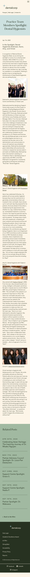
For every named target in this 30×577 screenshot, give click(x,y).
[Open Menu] (28, 1)
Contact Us (17, 12)
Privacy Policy (6, 551)
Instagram (15, 570)
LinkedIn (20, 566)
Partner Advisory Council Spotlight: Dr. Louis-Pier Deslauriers (13, 460)
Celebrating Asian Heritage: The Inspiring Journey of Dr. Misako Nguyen (14, 444)
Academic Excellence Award (11, 537)
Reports (5, 555)
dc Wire (5, 540)
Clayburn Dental (17, 282)
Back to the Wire (9, 517)
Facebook (11, 566)
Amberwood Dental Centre (16, 366)
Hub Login (11, 12)
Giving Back (6, 544)
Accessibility (6, 548)
